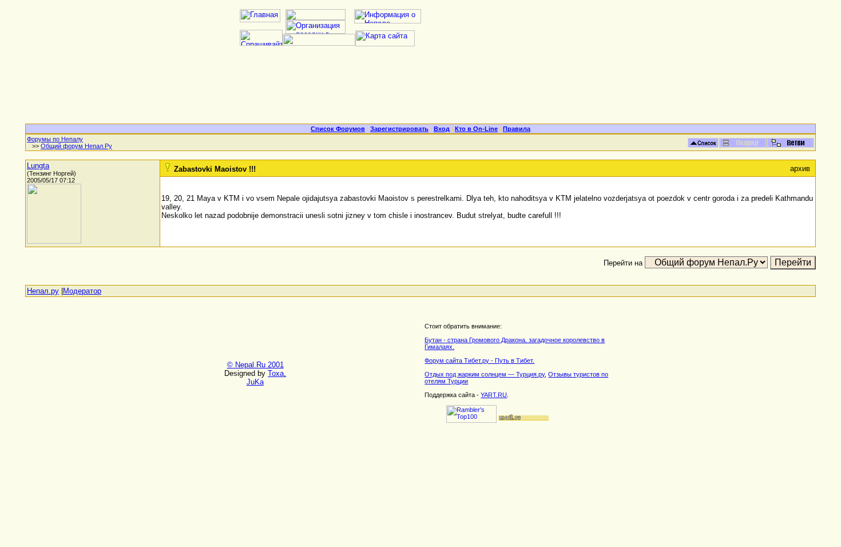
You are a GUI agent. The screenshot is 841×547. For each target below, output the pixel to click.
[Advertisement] (420, 89)
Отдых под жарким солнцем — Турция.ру (485, 374)
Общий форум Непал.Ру (76, 145)
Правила (516, 128)
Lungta (38, 165)
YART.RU (494, 394)
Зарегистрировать (399, 128)
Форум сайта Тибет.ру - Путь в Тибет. (479, 360)
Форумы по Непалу (55, 139)
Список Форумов (338, 128)
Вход (442, 128)
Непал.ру (43, 291)
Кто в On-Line (476, 128)
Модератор (82, 291)
